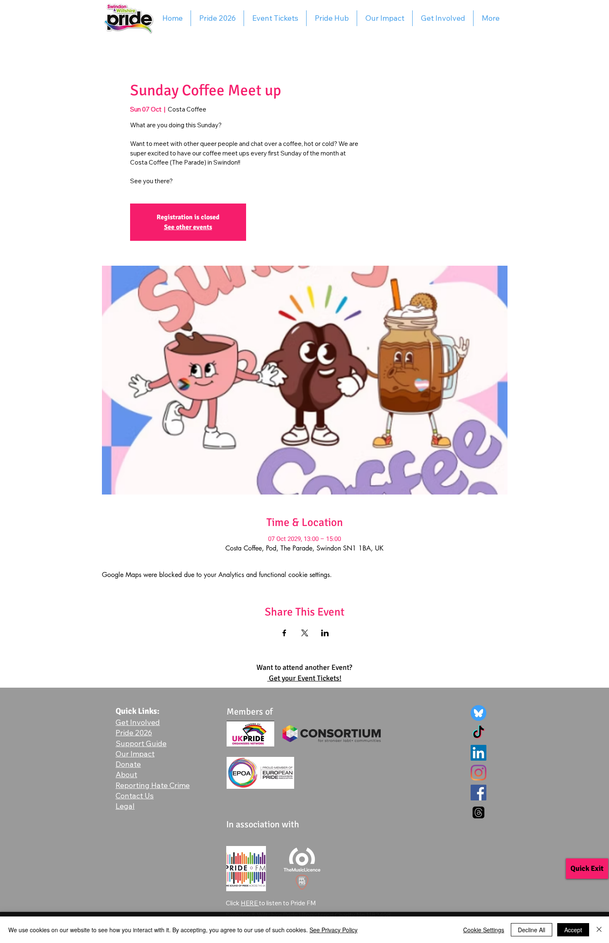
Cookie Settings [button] (483, 930)
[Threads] (478, 812)
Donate (128, 764)
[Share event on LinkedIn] (325, 633)
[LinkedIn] (478, 753)
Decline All (531, 930)
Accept (573, 930)
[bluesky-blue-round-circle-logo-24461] (478, 713)
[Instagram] (478, 773)
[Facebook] (478, 792)
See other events (188, 227)
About (126, 774)
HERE (250, 903)
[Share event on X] (305, 633)
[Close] (599, 929)
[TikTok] (478, 733)
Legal (125, 806)
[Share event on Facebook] (284, 633)
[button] (153, 785)
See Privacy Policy (333, 930)
